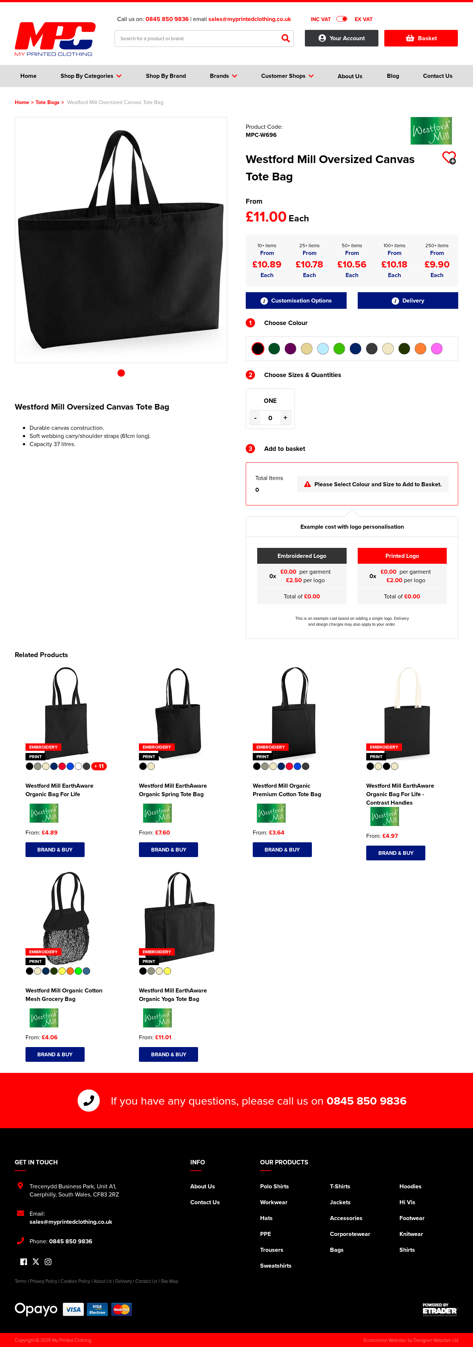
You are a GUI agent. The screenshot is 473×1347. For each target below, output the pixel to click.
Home (22, 102)
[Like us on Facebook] (23, 1262)
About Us (202, 1186)
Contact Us (205, 1202)
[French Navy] (355, 348)
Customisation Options (301, 300)
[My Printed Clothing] (59, 39)
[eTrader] (440, 1310)
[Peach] (420, 348)
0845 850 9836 (167, 19)
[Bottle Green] (274, 348)
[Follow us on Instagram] (48, 1262)
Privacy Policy (43, 1281)
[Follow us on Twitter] (36, 1262)
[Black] (257, 348)
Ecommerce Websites (385, 1340)
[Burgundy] (290, 348)
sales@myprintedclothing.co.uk (249, 19)
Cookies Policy (75, 1281)
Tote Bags (47, 102)
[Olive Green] (404, 348)
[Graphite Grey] (371, 348)
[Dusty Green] (339, 348)
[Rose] (436, 348)
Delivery (412, 300)
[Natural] (388, 348)
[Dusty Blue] (323, 348)
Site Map (169, 1281)
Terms (21, 1281)
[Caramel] (306, 348)
